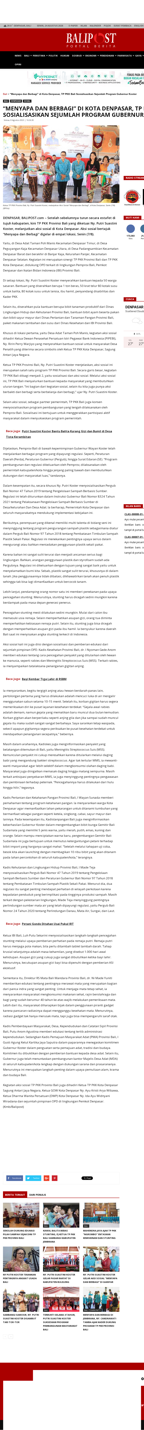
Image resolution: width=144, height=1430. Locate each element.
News (18, 55)
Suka (130, 225)
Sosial (27, 101)
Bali (26, 55)
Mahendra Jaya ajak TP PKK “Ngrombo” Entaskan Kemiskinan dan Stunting (99, 1234)
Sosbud (77, 55)
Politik (53, 55)
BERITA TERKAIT (15, 1194)
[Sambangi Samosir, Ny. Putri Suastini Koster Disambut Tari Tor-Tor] (21, 1299)
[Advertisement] (61, 1136)
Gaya (138, 55)
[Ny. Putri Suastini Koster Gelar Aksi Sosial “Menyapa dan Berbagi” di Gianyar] (101, 1259)
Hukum (64, 55)
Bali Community (92, 1310)
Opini (18, 64)
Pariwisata (124, 55)
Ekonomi (90, 55)
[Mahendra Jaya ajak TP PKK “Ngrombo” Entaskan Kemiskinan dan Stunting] (101, 1215)
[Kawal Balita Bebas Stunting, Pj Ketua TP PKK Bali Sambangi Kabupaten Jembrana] (61, 1215)
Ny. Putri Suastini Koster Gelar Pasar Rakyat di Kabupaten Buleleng (59, 1278)
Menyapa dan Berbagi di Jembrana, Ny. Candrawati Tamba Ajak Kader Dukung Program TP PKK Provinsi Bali (99, 1322)
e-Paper (73, 25)
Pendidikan (107, 55)
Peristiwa (39, 55)
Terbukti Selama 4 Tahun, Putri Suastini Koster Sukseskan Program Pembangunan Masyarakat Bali (60, 1322)
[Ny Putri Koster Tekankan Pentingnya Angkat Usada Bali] (21, 1259)
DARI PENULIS (37, 1194)
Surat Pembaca (122, 25)
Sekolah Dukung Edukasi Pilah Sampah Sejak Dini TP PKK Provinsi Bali (19, 1234)
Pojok (107, 25)
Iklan (83, 25)
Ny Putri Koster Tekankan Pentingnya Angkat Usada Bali (20, 1278)
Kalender (95, 25)
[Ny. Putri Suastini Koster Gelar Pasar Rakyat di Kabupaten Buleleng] (61, 1259)
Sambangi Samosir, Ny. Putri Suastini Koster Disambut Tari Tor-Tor (21, 1318)
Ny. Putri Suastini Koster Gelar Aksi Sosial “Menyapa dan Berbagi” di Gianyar (100, 1278)
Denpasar (16, 101)
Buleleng (49, 1270)
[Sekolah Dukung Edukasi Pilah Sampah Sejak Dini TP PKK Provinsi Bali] (21, 1215)
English (138, 25)
